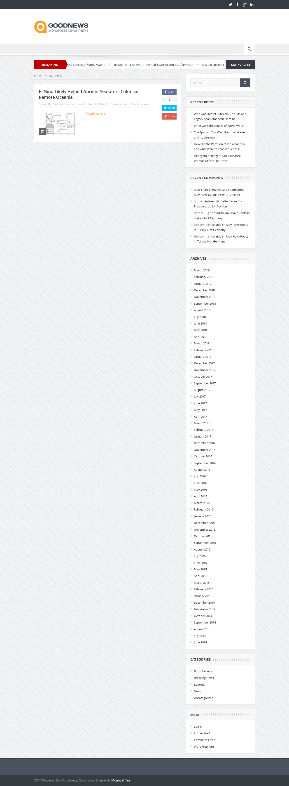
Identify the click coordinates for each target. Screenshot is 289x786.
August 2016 (202, 470)
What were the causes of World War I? (219, 126)
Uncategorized (203, 698)
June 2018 (200, 323)
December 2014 (204, 602)
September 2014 (205, 622)
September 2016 (205, 463)
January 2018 (202, 357)
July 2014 (200, 636)
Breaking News (119, 104)
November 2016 (204, 450)
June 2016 (200, 483)
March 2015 (202, 583)
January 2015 (202, 596)
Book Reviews (203, 671)
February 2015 (203, 589)
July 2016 (200, 476)
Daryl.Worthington (64, 104)
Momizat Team (122, 780)
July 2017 (200, 396)
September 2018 (205, 303)
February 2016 (203, 509)
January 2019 (202, 284)
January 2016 (202, 516)
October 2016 (203, 456)
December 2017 (204, 363)
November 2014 (204, 609)
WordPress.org (204, 746)
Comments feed (204, 740)
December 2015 (204, 523)
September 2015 (205, 543)
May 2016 (200, 489)
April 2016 (200, 496)
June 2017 (200, 403)
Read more (95, 113)
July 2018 (200, 317)
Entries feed (202, 733)
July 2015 (200, 556)
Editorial (199, 684)
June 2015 (200, 563)
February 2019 (203, 277)
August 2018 (202, 310)
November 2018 (204, 297)
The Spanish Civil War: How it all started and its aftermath (134, 64)
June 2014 (200, 642)
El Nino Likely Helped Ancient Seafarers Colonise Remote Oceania (88, 94)
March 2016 (202, 503)
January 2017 (202, 436)
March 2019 (202, 270)
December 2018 (204, 290)
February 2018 (203, 350)
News (197, 691)
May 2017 (200, 410)
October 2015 (203, 536)
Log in (198, 727)
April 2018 (200, 337)
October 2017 (203, 376)
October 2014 (203, 616)
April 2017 (200, 416)
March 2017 (202, 423)
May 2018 (200, 330)
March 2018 (202, 343)
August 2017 (202, 390)
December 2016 (204, 443)
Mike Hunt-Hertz (205, 190)
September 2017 (205, 383)
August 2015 (202, 549)
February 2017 (203, 430)
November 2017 (204, 370)
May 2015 (200, 569)
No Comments (140, 104)
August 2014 (202, 629)
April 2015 (200, 576)
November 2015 (204, 529)
